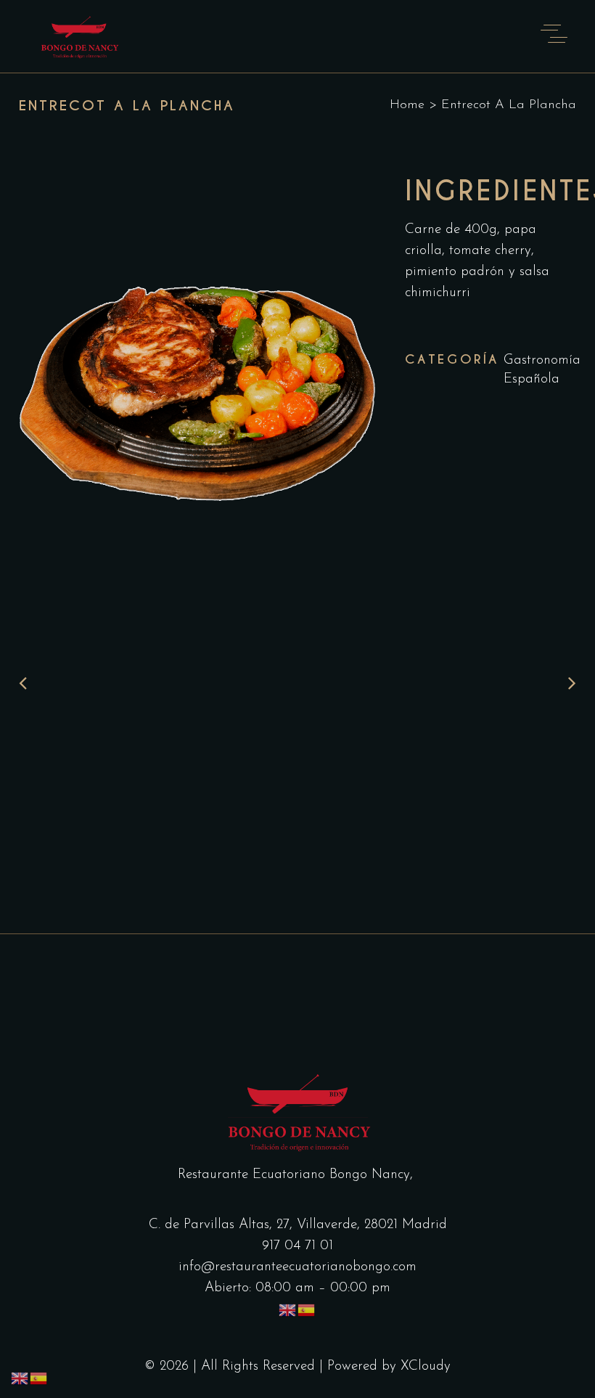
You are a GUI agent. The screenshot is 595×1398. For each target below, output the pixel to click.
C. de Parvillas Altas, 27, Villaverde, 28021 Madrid (298, 1225)
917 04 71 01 (297, 1246)
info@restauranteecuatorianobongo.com (297, 1267)
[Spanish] (307, 1310)
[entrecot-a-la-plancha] (197, 382)
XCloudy (426, 1366)
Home (407, 105)
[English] (288, 1310)
